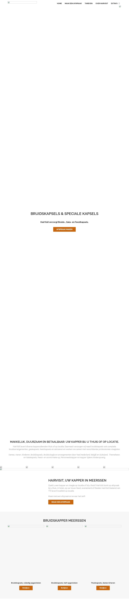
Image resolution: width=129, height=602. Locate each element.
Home (59, 3)
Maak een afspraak (73, 3)
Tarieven (89, 3)
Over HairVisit (102, 3)
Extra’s (114, 3)
